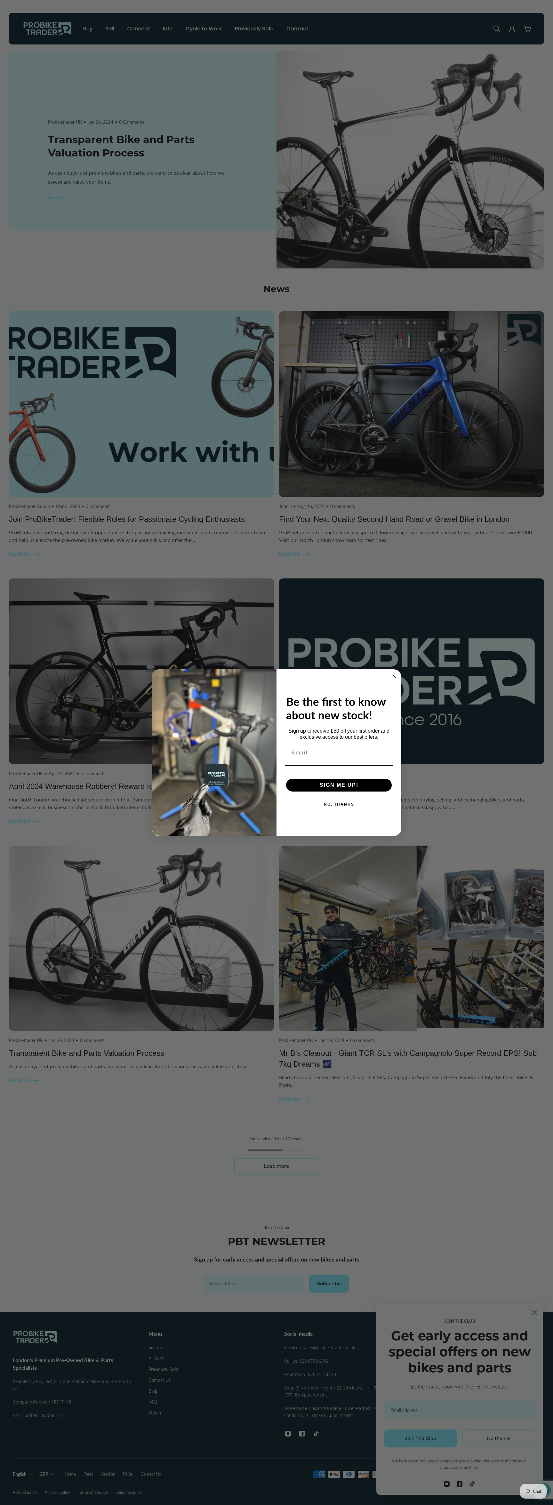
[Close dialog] (394, 676)
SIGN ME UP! (339, 785)
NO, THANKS (339, 804)
